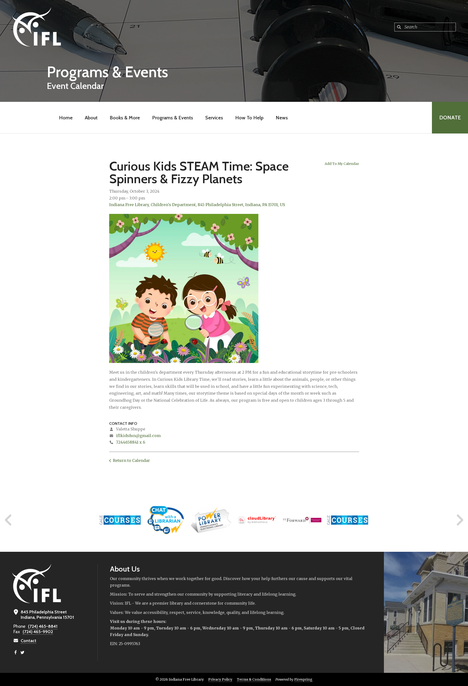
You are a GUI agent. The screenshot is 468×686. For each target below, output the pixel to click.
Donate (450, 117)
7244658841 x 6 (130, 442)
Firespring (303, 679)
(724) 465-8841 (43, 626)
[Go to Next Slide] (459, 520)
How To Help (249, 118)
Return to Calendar (131, 460)
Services (214, 118)
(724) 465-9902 (38, 631)
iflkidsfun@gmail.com (138, 435)
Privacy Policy (220, 679)
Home (66, 118)
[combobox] (425, 27)
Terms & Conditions (254, 679)
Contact (28, 640)
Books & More (125, 118)
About (91, 118)
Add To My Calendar (342, 164)
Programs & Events (172, 118)
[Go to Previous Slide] (8, 520)
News (282, 118)
